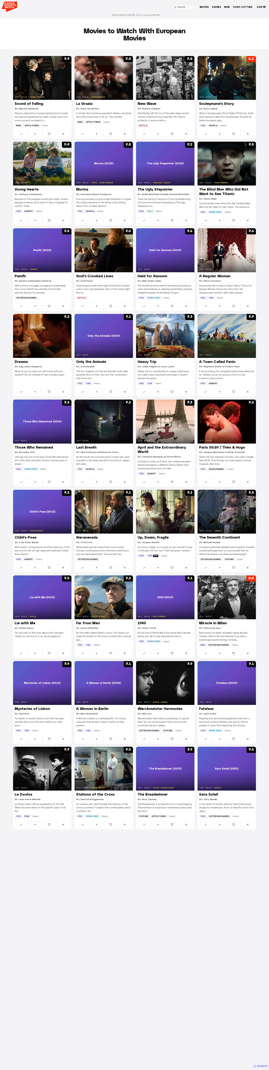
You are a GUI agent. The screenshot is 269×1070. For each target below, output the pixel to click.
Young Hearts (27, 189)
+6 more (96, 645)
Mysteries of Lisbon (32, 709)
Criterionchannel (26, 298)
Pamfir (20, 276)
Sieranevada (87, 537)
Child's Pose (25, 537)
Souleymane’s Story (216, 104)
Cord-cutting (242, 7)
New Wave (147, 104)
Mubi (18, 126)
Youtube (229, 559)
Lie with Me (25, 623)
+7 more (158, 383)
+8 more (43, 469)
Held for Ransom (152, 276)
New (227, 7)
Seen (21, 134)
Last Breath (86, 447)
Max (203, 645)
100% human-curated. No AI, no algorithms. (136, 15)
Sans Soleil (208, 794)
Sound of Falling (29, 104)
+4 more (223, 125)
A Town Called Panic (217, 362)
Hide (63, 134)
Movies (204, 7)
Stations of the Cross (95, 794)
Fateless (206, 709)
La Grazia (84, 104)
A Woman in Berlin (92, 709)
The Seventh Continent (219, 537)
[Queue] (35, 134)
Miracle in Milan (213, 623)
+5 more (159, 211)
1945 (142, 623)
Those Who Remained (34, 447)
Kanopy (28, 211)
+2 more (162, 473)
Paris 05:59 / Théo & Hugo (222, 447)
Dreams (21, 362)
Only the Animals (91, 362)
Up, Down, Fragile (153, 537)
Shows (216, 7)
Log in (261, 7)
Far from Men (88, 623)
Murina (82, 189)
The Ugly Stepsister (155, 189)
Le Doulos (23, 794)
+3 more (39, 211)
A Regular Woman (215, 276)
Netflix (143, 126)
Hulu (150, 211)
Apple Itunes (32, 126)
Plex (26, 816)
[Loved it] (49, 134)
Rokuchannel (216, 469)
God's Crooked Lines (94, 276)
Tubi (211, 298)
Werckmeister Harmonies (160, 709)
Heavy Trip (147, 362)
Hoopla (213, 126)
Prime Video (215, 212)
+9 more (228, 212)
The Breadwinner (153, 794)
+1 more (45, 125)
